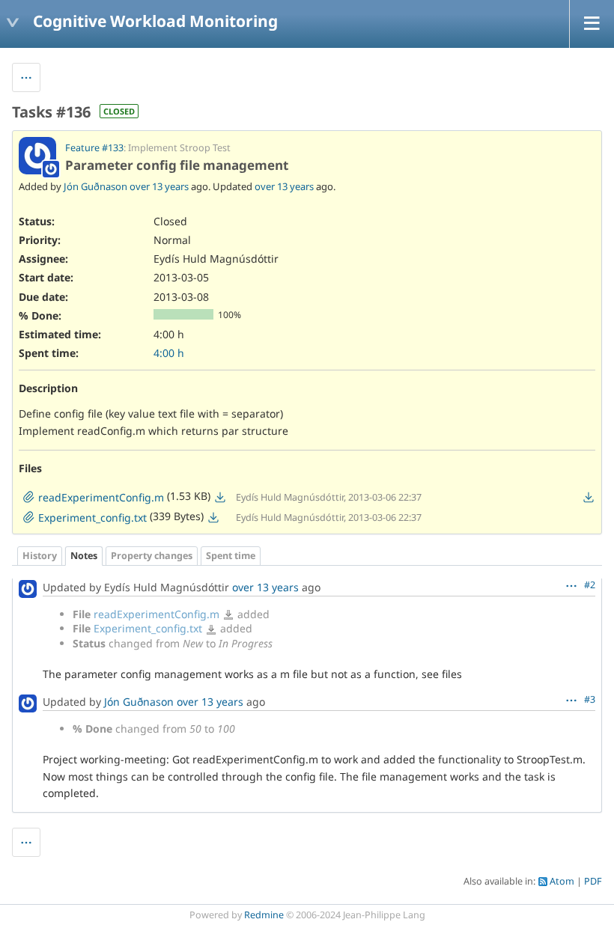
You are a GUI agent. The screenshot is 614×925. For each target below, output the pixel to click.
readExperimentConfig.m (156, 614)
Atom (562, 881)
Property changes (151, 555)
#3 (589, 699)
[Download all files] (588, 497)
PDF (593, 881)
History (39, 555)
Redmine (264, 915)
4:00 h (169, 353)
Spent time (230, 555)
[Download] (220, 497)
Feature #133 (94, 147)
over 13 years (159, 186)
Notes (83, 555)
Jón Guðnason (95, 186)
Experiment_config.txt (148, 628)
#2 (589, 584)
